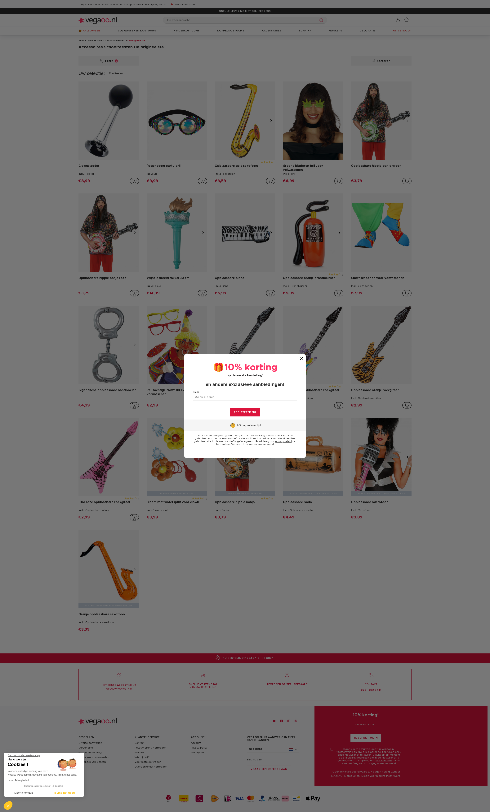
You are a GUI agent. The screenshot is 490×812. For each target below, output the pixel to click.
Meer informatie (23, 792)
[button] (8, 805)
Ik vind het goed (64, 792)
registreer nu (245, 412)
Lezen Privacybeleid (18, 780)
